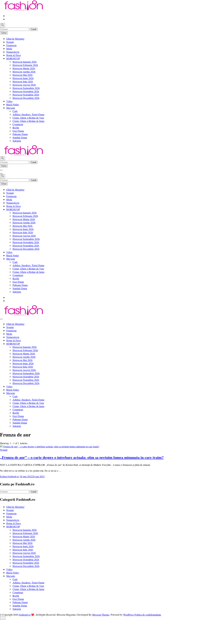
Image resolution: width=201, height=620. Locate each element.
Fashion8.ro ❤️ (26, 614)
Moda (9, 48)
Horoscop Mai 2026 (23, 74)
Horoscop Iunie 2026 (23, 78)
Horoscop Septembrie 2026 (26, 88)
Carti (15, 111)
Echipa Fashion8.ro (9, 476)
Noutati (10, 42)
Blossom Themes (100, 614)
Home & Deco (13, 55)
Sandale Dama (20, 137)
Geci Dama (18, 130)
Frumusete (11, 45)
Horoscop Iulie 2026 (23, 81)
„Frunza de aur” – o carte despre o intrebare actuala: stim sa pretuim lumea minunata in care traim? (82, 457)
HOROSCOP (13, 58)
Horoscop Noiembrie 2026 (26, 94)
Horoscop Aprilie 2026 (24, 71)
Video (9, 101)
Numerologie (12, 51)
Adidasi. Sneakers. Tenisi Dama (28, 114)
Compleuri (18, 124)
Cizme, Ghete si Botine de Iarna (28, 121)
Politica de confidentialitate (147, 614)
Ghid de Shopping (15, 38)
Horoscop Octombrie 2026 (26, 91)
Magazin (10, 107)
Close (3, 33)
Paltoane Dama (20, 134)
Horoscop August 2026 (24, 84)
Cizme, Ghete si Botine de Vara (28, 117)
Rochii (16, 127)
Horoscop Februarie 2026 (25, 65)
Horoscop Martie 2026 (24, 68)
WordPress (128, 614)
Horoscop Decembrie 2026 (26, 98)
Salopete (17, 140)
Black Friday (12, 104)
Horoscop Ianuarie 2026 (25, 61)
